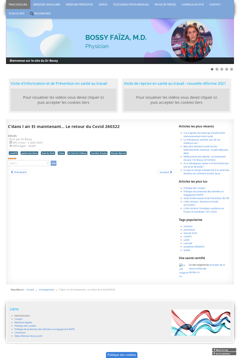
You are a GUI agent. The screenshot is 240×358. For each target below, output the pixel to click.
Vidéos (103, 4)
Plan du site (16, 13)
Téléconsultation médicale (131, 4)
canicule (188, 243)
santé (186, 239)
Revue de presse (165, 4)
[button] (222, 41)
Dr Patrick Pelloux (77, 153)
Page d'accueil (18, 4)
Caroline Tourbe (99, 153)
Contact (215, 4)
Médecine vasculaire (46, 4)
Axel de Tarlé (48, 153)
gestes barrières (29, 153)
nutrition (188, 226)
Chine (61, 153)
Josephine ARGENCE (194, 246)
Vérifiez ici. (194, 272)
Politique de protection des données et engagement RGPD (44, 329)
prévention (189, 229)
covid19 (13, 153)
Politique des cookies (25, 325)
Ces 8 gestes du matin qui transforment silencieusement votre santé (204, 134)
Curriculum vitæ (193, 4)
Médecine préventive (79, 4)
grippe (187, 250)
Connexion (20, 332)
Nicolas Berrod (118, 153)
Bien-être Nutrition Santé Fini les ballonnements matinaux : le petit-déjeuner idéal (206, 150)
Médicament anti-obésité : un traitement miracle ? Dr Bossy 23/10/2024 (205, 158)
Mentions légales (23, 322)
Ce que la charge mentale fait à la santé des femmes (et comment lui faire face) (206, 171)
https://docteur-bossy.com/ (28, 336)
